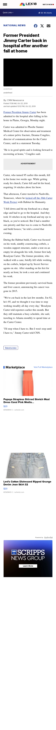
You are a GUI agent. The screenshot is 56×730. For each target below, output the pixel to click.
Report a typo (11, 348)
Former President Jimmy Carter (19, 112)
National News (14, 25)
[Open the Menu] (4, 4)
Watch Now (48, 4)
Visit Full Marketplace (43, 367)
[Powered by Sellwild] (48, 538)
